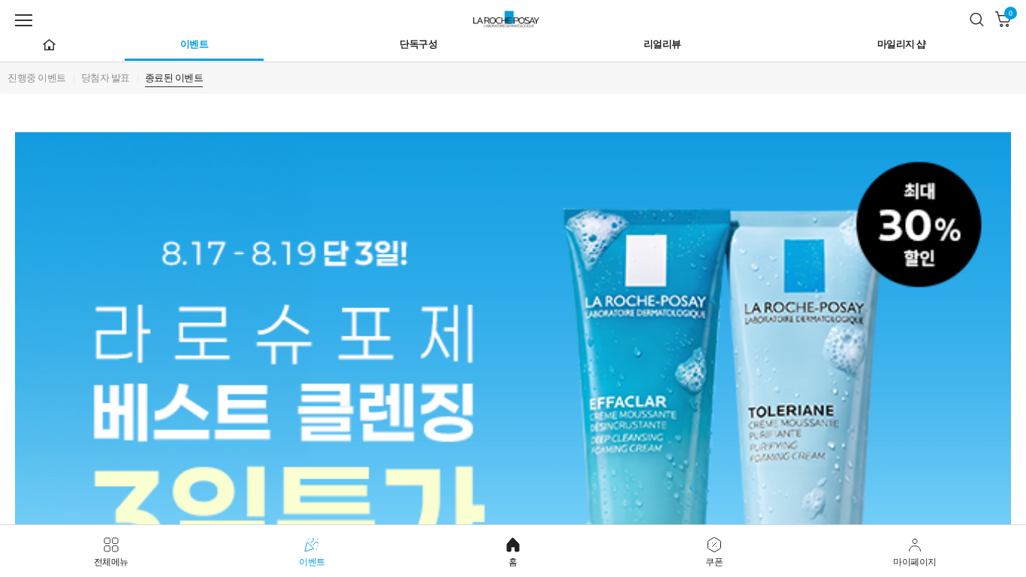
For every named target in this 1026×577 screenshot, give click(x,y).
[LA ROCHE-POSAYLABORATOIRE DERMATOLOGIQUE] (513, 17)
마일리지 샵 (901, 44)
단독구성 (418, 44)
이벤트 (194, 44)
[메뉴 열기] (23, 20)
